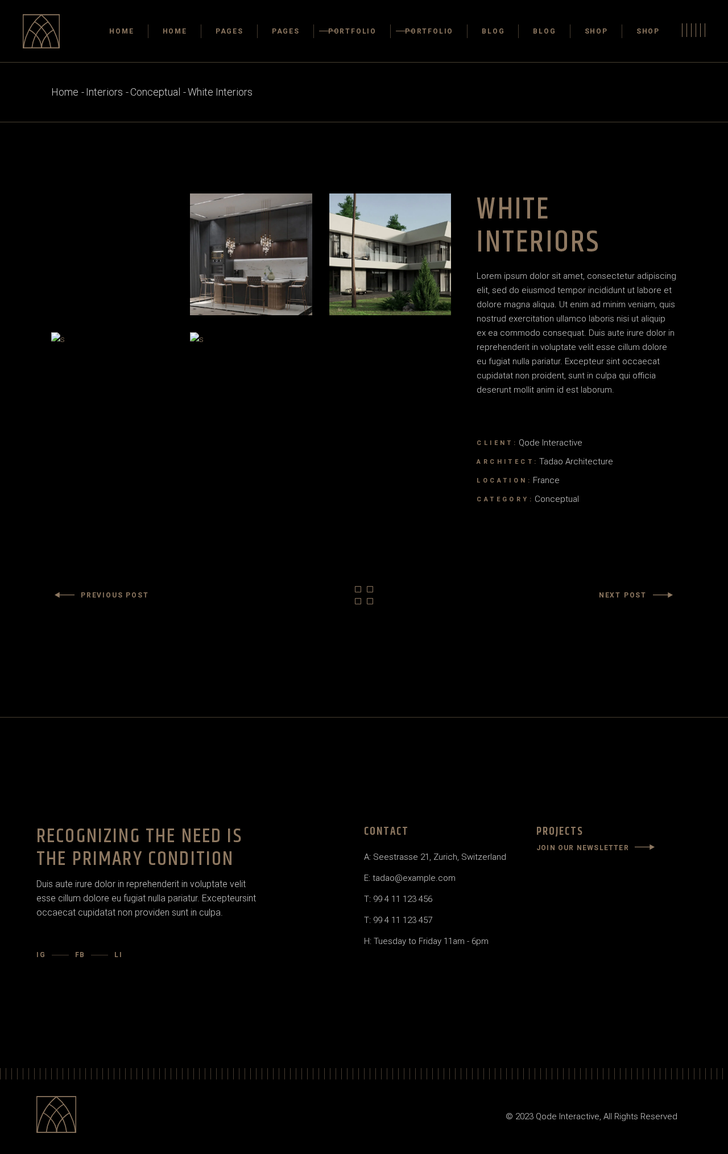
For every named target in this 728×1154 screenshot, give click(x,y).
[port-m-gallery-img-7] (251, 393)
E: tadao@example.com (410, 878)
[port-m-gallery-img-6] (112, 393)
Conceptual (557, 499)
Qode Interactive (550, 443)
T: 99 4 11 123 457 (398, 920)
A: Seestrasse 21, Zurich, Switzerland (435, 857)
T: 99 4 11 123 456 (398, 899)
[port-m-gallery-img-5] (390, 254)
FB (80, 955)
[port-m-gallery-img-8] (251, 254)
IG (41, 955)
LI (118, 955)
